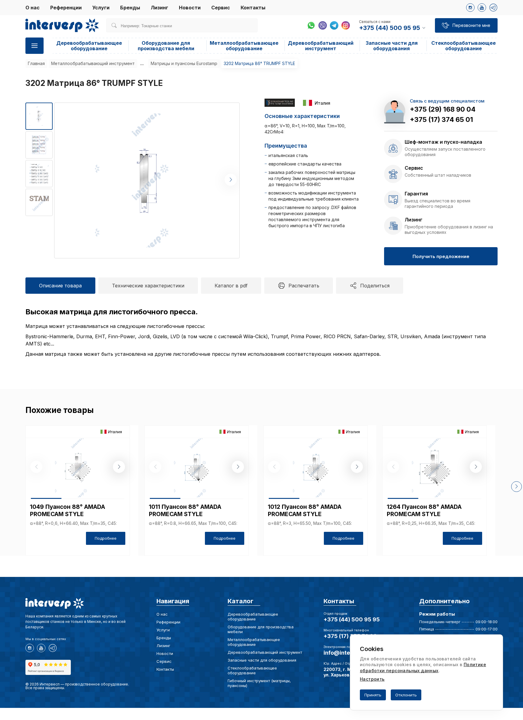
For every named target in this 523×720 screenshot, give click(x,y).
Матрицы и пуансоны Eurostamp (184, 63)
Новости (190, 8)
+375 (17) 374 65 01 (441, 119)
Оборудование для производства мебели (166, 45)
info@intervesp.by (348, 653)
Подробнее (106, 538)
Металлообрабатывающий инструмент (93, 63)
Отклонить (406, 694)
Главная (36, 63)
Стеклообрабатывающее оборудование (463, 45)
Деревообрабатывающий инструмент (321, 45)
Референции (66, 8)
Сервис (220, 8)
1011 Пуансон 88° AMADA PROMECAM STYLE (185, 510)
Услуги (101, 8)
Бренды (130, 8)
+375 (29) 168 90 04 (442, 109)
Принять (372, 694)
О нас (32, 8)
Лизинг (159, 8)
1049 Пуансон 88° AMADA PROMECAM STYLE (67, 510)
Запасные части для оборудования (392, 45)
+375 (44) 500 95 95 (352, 619)
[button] (231, 180)
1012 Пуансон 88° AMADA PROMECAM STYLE (304, 510)
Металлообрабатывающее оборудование (244, 45)
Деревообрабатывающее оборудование (89, 45)
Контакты (253, 8)
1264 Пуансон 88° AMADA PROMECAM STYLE (424, 510)
